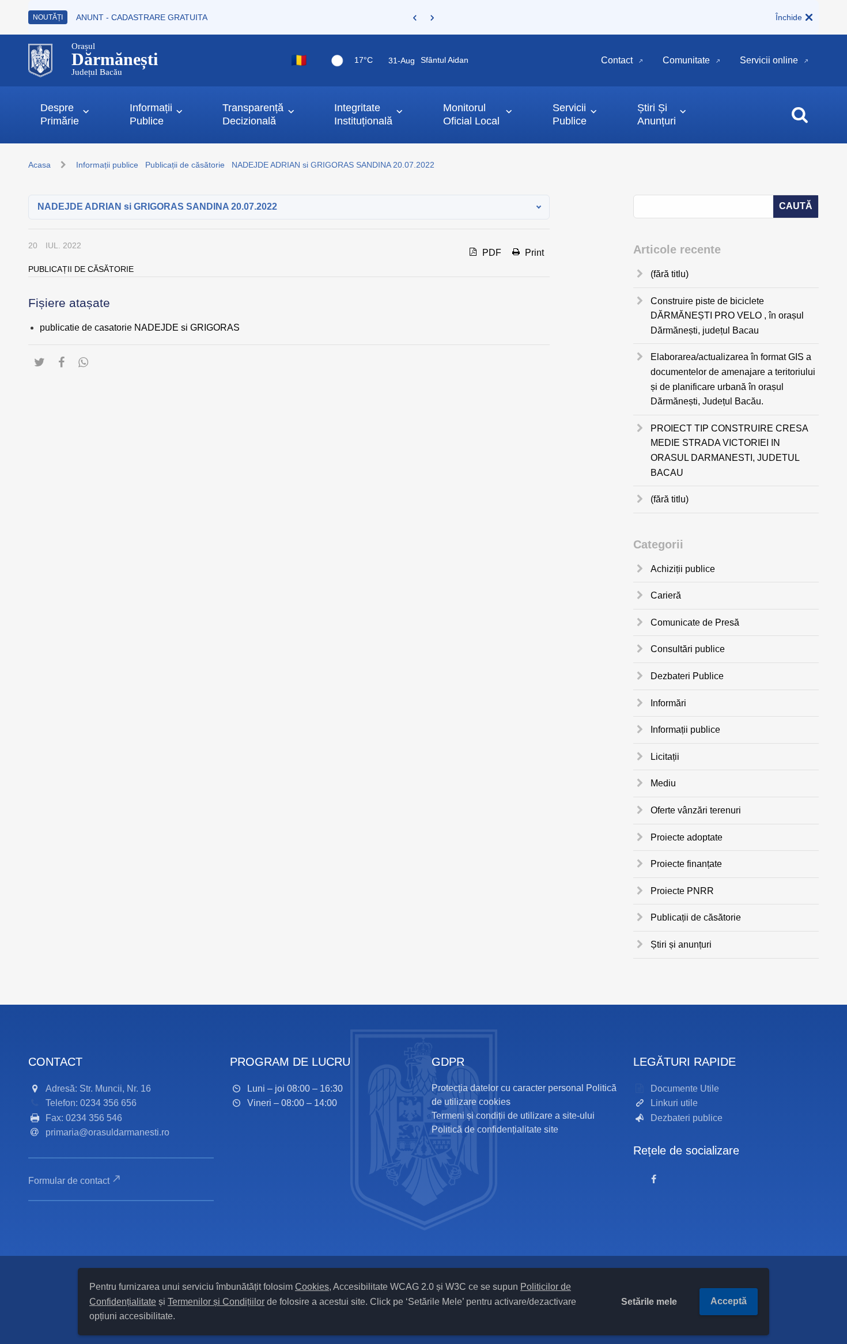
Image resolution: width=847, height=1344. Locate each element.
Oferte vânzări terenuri (696, 810)
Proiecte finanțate (686, 864)
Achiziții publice (683, 569)
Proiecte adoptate (687, 837)
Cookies (312, 1287)
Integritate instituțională (363, 114)
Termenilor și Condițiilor (216, 1302)
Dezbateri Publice (687, 676)
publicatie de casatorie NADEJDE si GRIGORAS (140, 327)
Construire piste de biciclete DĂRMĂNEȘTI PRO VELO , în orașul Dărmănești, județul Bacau (727, 315)
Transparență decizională (252, 114)
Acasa (39, 164)
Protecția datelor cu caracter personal (508, 1088)
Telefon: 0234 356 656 (91, 1103)
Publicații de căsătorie (185, 164)
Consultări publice (688, 649)
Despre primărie (59, 114)
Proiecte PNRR (682, 891)
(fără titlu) (670, 274)
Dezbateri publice (687, 1118)
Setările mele (649, 1302)
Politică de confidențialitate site (495, 1129)
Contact (617, 60)
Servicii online (769, 60)
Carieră (666, 595)
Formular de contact (68, 1181)
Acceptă (728, 1301)
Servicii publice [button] (570, 114)
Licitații (665, 757)
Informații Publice (151, 114)
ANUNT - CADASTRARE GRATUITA (141, 17)
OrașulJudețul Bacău (114, 59)
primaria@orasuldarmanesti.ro (107, 1132)
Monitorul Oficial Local (471, 114)
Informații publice (107, 164)
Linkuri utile (674, 1103)
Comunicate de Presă (695, 622)
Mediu (663, 783)
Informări (668, 703)
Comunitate (686, 60)
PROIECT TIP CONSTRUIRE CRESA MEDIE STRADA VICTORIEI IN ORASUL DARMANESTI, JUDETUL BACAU (729, 450)
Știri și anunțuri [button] (656, 114)
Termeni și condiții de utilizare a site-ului (513, 1115)
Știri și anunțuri (681, 944)
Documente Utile (685, 1088)
